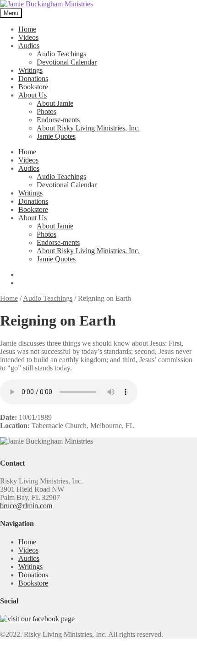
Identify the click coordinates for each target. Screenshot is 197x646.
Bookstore (33, 87)
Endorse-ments (58, 120)
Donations (33, 78)
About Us (32, 95)
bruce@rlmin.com (26, 506)
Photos (46, 111)
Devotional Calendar (67, 62)
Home (27, 29)
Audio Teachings (61, 54)
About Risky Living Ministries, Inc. (88, 128)
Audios (28, 45)
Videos (28, 37)
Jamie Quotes (56, 136)
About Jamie (55, 103)
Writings (30, 70)
